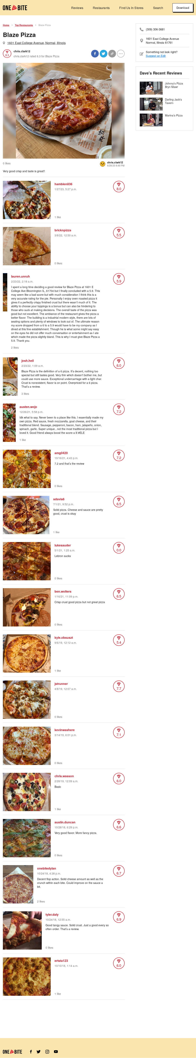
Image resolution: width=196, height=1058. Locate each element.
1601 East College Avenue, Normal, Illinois (36, 43)
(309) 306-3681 (155, 29)
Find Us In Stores (131, 8)
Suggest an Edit (156, 56)
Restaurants (101, 8)
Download (182, 8)
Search (158, 8)
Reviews (77, 8)
